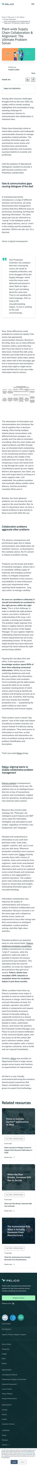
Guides (4, 1419)
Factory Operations (10, 19)
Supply (4, 1354)
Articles (4, 1410)
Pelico (19, 753)
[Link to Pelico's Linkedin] (13, 1303)
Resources (11, 17)
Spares (4, 1363)
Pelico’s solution (9, 783)
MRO (4, 1359)
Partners (5, 1440)
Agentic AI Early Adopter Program (14, 1334)
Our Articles (20, 17)
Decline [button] (23, 1462)
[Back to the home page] (8, 4)
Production (6, 1349)
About (4, 1435)
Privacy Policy (29, 1453)
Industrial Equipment (9, 1384)
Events (4, 1414)
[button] (32, 4)
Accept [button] (14, 1462)
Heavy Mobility (7, 1394)
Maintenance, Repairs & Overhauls (14, 1379)
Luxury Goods (7, 1389)
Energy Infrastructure (9, 1398)
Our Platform (6, 1329)
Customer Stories (8, 1424)
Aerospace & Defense (9, 1375)
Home (4, 17)
